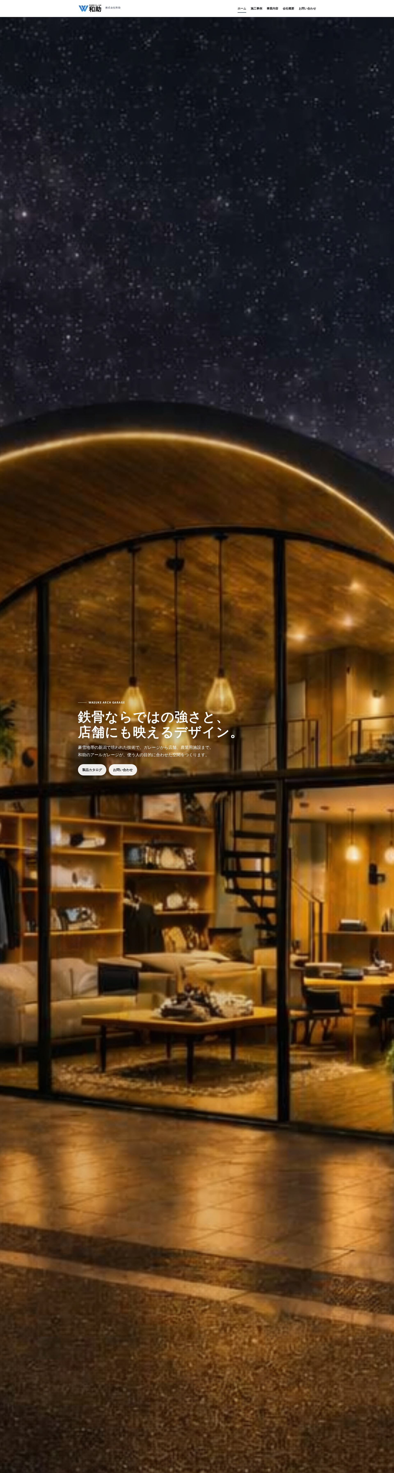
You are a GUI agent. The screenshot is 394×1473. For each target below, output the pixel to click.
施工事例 (256, 8)
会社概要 (288, 8)
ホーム (242, 8)
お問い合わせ (307, 8)
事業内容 (272, 8)
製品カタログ (92, 769)
